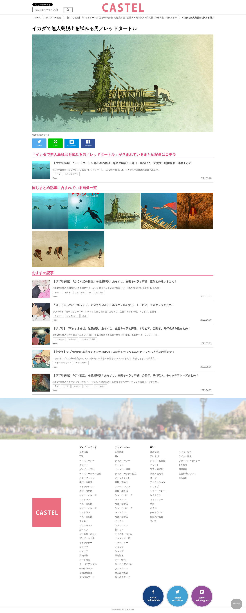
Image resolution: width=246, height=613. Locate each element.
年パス (153, 521)
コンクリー (59, 339)
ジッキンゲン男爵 (88, 339)
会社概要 (183, 465)
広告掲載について (187, 473)
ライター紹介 (185, 452)
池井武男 (99, 292)
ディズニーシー (87, 460)
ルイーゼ (72, 339)
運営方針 (183, 478)
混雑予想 (154, 456)
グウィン (77, 386)
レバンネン (100, 386)
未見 (84, 316)
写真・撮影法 (85, 504)
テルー (88, 386)
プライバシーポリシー (189, 460)
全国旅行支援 (85, 573)
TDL (81, 456)
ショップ (83, 547)
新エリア (83, 529)
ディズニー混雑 (87, 469)
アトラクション (87, 478)
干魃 (56, 386)
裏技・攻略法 (85, 482)
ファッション (85, 525)
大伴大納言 (79, 292)
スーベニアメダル (88, 564)
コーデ (153, 478)
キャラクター (85, 542)
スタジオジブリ (71, 174)
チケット (83, 465)
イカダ (57, 174)
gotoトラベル (85, 568)
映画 (152, 504)
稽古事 (67, 292)
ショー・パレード (88, 495)
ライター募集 (185, 456)
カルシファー (81, 363)
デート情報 (84, 560)
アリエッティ (72, 316)
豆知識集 (83, 555)
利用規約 (183, 469)
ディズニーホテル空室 (90, 473)
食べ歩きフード (87, 577)
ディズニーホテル (88, 534)
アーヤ (66, 386)
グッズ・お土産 (87, 538)
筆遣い (57, 292)
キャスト (83, 521)
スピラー (58, 316)
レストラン (84, 499)
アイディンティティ (63, 363)
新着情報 (83, 452)
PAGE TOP (236, 604)
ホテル (153, 508)
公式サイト (44, 135)
